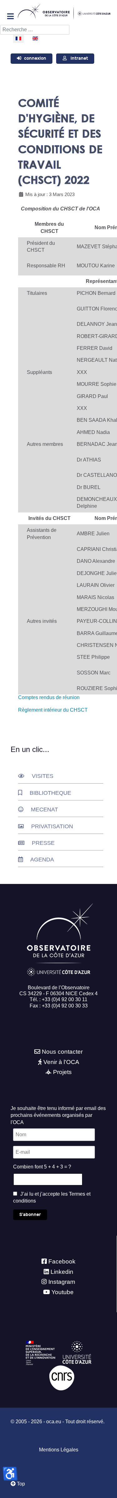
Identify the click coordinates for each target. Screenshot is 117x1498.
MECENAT (44, 809)
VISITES (42, 776)
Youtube (62, 1292)
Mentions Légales (58, 1449)
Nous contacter (62, 1051)
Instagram (61, 1282)
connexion (35, 58)
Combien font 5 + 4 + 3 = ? (42, 1166)
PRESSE (43, 843)
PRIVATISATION (52, 826)
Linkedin (62, 1272)
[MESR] (40, 1352)
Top (20, 1483)
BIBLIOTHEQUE (50, 793)
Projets (62, 1072)
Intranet (79, 58)
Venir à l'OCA (61, 1062)
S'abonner (30, 1214)
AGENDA (42, 859)
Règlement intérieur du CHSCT (53, 710)
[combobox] (35, 30)
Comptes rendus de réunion (49, 697)
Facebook (62, 1261)
